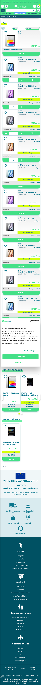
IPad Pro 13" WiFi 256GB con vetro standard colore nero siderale (11, 444)
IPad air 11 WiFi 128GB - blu (27, 299)
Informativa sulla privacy (10, 668)
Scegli (21, 54)
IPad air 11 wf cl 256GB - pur (27, 192)
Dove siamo (20, 590)
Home (3, 16)
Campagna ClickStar (20, 599)
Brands (20, 651)
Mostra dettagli (29, 351)
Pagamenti (20, 620)
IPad (19, 33)
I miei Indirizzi (20, 562)
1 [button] (19, 414)
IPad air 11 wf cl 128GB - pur (27, 86)
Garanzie (20, 627)
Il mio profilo (20, 556)
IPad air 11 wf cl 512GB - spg (27, 272)
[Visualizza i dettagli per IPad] (10, 41)
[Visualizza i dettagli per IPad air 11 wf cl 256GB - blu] (10, 174)
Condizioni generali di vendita (20, 617)
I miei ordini (20, 559)
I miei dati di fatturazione (20, 565)
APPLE (20, 31)
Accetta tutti (20, 357)
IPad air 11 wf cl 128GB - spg (27, 113)
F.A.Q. (20, 654)
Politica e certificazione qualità (20, 593)
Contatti (20, 648)
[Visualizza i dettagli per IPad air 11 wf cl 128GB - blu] (10, 67)
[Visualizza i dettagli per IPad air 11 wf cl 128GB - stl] (10, 147)
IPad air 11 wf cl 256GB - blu (27, 166)
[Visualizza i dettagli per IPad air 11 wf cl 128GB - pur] (10, 94)
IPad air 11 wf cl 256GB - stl (27, 245)
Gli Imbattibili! (19, 13)
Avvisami (21, 186)
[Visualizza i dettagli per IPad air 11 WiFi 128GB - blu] (10, 306)
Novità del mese (6, 13)
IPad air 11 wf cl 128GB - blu (27, 59)
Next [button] (39, 397)
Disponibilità (6, 76)
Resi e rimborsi (20, 630)
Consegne (20, 623)
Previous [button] (1, 397)
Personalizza (19, 362)
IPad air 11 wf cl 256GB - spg (27, 219)
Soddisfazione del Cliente (20, 596)
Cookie (23, 668)
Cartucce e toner (20, 657)
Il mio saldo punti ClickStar (20, 568)
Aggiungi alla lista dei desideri (5, 33)
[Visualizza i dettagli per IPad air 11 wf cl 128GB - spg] (10, 121)
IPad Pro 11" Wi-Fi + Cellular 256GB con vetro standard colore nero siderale (29, 394)
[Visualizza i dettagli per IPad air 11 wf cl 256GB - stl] (10, 253)
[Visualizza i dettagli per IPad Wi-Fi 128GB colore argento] (11, 382)
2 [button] (22, 414)
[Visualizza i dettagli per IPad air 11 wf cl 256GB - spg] (10, 227)
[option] (20, 1)
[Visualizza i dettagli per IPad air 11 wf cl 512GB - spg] (10, 280)
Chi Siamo (20, 586)
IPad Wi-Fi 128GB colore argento (11, 394)
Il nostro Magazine (20, 660)
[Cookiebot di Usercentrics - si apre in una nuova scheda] (30, 321)
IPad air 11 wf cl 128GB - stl (27, 139)
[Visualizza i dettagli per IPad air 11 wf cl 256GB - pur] (10, 200)
